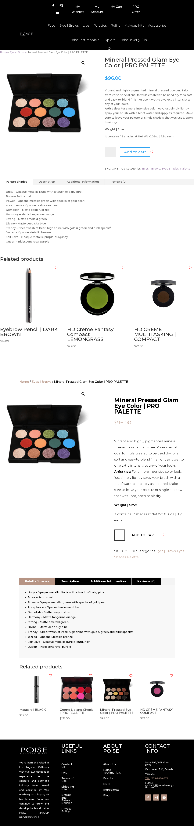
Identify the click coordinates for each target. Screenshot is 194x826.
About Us (109, 764)
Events (108, 778)
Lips (86, 25)
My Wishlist (77, 9)
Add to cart (135, 152)
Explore (109, 40)
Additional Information (83, 181)
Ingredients (111, 789)
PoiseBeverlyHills (133, 40)
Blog (106, 795)
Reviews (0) (118, 181)
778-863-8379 (159, 778)
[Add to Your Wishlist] (151, 152)
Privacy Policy (66, 810)
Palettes (100, 25)
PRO (106, 784)
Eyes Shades (170, 168)
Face (51, 25)
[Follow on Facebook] (53, 6)
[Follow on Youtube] (57, 13)
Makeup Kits (134, 25)
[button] (83, 62)
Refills (115, 25)
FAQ (64, 772)
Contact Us (66, 766)
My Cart (116, 7)
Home (4, 52)
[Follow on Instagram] (61, 6)
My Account (97, 9)
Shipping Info (67, 788)
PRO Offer (136, 9)
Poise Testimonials (84, 40)
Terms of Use (67, 780)
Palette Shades (16, 181)
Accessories (157, 25)
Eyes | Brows (69, 25)
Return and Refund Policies (66, 799)
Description (47, 181)
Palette (185, 168)
